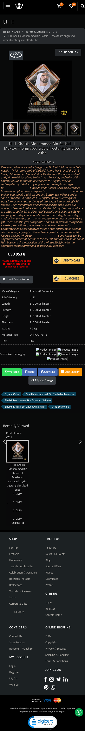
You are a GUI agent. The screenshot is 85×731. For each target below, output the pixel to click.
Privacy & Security (55, 648)
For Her (13, 547)
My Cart (14, 678)
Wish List (14, 684)
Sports (13, 597)
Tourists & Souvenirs (35, 32)
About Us (50, 547)
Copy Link (49, 372)
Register (50, 608)
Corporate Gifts (18, 603)
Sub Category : (10, 297)
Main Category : (11, 291)
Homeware (15, 560)
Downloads (51, 579)
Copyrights (51, 642)
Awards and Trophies (21, 566)
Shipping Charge (43, 380)
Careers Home (53, 615)
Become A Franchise (21, 648)
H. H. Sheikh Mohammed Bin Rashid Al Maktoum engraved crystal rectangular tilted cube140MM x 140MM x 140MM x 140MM (19, 494)
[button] (76, 129)
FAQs (48, 636)
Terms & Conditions (56, 661)
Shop (17, 32)
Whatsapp (13, 372)
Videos (49, 572)
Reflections (15, 585)
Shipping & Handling (57, 655)
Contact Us (15, 636)
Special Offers (53, 566)
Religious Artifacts (19, 579)
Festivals (14, 554)
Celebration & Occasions (23, 572)
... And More (16, 612)
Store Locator (17, 642)
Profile (49, 585)
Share (31, 372)
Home (6, 32)
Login (48, 602)
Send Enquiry (71, 372)
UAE (54, 32)
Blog (48, 560)
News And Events (55, 554)
